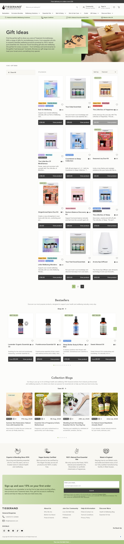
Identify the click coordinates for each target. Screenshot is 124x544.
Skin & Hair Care (74, 13)
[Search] (77, 7)
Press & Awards (49, 517)
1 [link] (73, 286)
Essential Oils (47, 13)
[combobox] (51, 7)
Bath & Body (60, 13)
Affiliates (65, 517)
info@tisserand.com (11, 521)
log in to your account (79, 495)
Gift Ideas (93, 13)
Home (8, 65)
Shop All (61, 309)
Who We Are (48, 512)
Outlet (86, 13)
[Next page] (82, 286)
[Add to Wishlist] (62, 104)
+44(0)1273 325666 (12, 517)
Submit (91, 490)
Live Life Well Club (68, 512)
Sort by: (96, 72)
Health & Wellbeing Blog (107, 512)
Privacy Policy (102, 494)
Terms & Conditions (87, 515)
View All (61, 388)
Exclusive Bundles (17, 13)
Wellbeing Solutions (31, 13)
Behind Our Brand (49, 515)
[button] (62, 542)
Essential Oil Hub (104, 515)
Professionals (67, 515)
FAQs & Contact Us (87, 512)
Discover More (106, 13)
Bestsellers (5, 13)
